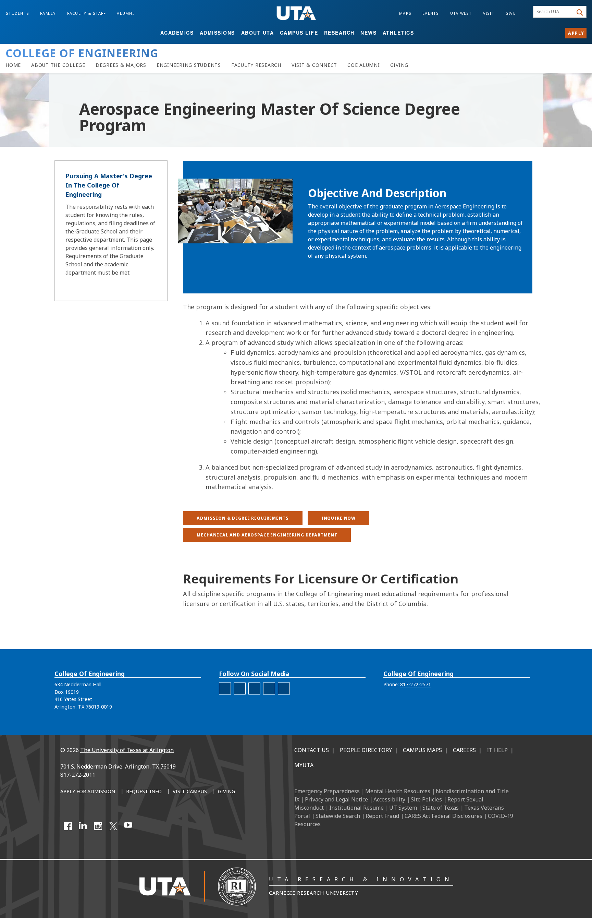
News (368, 32)
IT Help (497, 750)
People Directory (366, 750)
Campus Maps (422, 750)
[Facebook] (68, 826)
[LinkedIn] (83, 826)
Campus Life (299, 32)
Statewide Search (338, 816)
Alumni (125, 13)
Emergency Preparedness (327, 791)
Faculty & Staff (86, 13)
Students (17, 13)
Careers (464, 750)
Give (510, 13)
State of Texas (440, 807)
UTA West (461, 13)
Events (430, 13)
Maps (405, 13)
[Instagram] (98, 826)
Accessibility (389, 799)
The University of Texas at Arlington (127, 750)
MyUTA (303, 765)
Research (339, 32)
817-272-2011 (77, 774)
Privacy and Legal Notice (336, 799)
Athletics (398, 32)
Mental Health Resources (397, 791)
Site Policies (426, 799)
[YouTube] (128, 826)
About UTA (257, 32)
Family (48, 13)
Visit (488, 13)
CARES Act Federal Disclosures (443, 816)
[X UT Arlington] (113, 826)
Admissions (217, 32)
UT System (403, 807)
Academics (177, 32)
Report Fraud (382, 816)
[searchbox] (554, 12)
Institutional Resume (356, 807)
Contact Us (311, 750)
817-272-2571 (415, 684)
